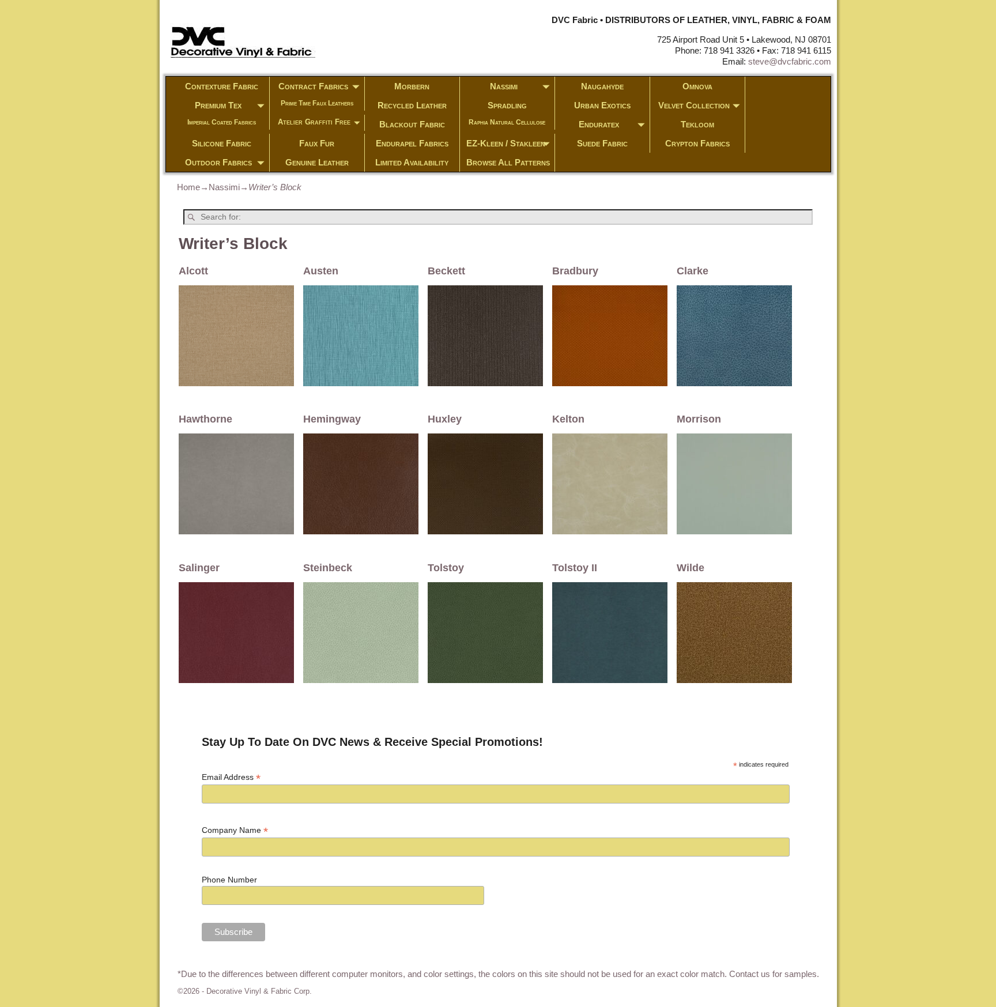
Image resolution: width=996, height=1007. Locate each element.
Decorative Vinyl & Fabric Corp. (259, 991)
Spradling (507, 105)
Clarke (692, 271)
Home (188, 187)
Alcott (193, 271)
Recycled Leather (412, 105)
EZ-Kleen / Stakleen (505, 143)
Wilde (690, 568)
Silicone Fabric (221, 143)
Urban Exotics (602, 105)
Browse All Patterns (508, 162)
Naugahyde (602, 86)
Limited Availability (411, 162)
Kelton (568, 419)
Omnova (697, 86)
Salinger (199, 568)
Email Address (231, 777)
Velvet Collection (694, 105)
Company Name (235, 830)
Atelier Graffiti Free (314, 122)
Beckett (446, 271)
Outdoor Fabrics (218, 162)
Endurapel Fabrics (412, 143)
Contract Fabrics (313, 86)
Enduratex (599, 124)
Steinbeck (327, 568)
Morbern (411, 86)
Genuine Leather (317, 162)
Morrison (699, 419)
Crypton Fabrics (697, 143)
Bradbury (575, 271)
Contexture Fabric (221, 86)
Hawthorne (205, 419)
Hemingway (332, 419)
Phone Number (229, 879)
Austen (320, 271)
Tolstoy (446, 568)
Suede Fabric (602, 143)
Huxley (445, 419)
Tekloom (697, 124)
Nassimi (504, 86)
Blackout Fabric (412, 124)
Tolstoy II (574, 568)
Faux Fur (316, 143)
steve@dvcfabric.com (789, 61)
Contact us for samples (773, 974)
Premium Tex (218, 105)
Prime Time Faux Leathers (317, 103)
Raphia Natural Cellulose (507, 122)
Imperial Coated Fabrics (221, 122)
